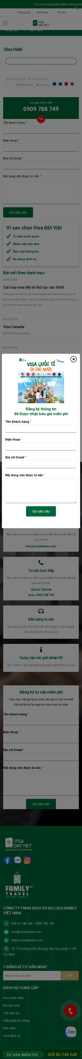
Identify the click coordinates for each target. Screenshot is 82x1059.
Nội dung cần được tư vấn (25, 475)
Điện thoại (13, 439)
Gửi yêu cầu (41, 511)
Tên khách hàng (18, 422)
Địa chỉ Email (15, 457)
